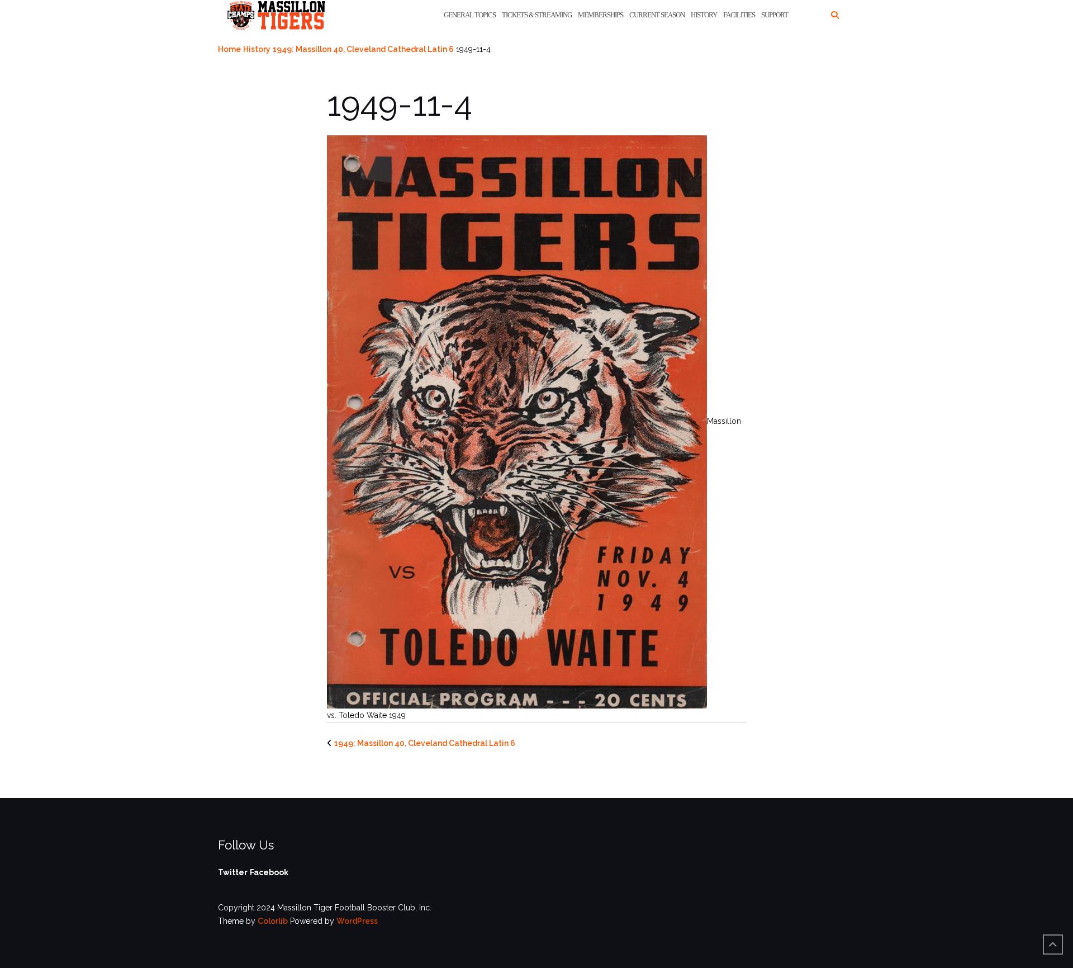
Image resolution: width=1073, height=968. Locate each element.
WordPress (357, 921)
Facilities (739, 15)
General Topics (470, 15)
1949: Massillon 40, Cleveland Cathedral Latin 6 (363, 49)
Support (774, 15)
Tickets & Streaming (537, 15)
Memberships (600, 15)
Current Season (657, 15)
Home (229, 49)
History (704, 15)
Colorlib (273, 921)
